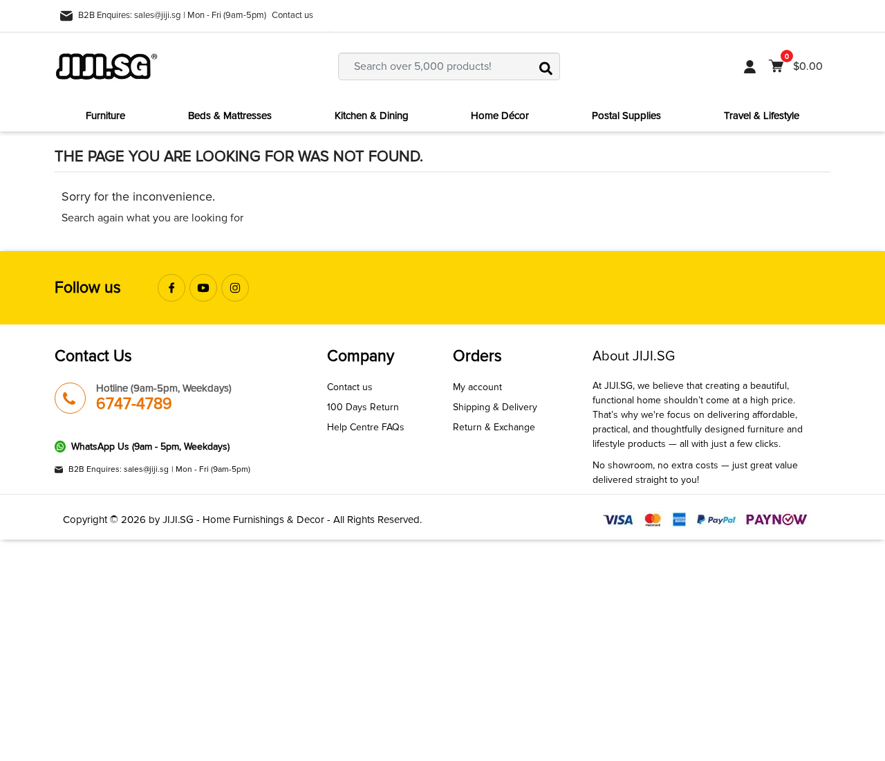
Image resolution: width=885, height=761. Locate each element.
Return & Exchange (494, 427)
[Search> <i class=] (546, 66)
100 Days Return (363, 407)
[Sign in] (749, 66)
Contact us (292, 15)
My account (477, 387)
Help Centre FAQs (365, 427)
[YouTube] (203, 288)
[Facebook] (171, 288)
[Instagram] (235, 288)
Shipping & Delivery (495, 407)
